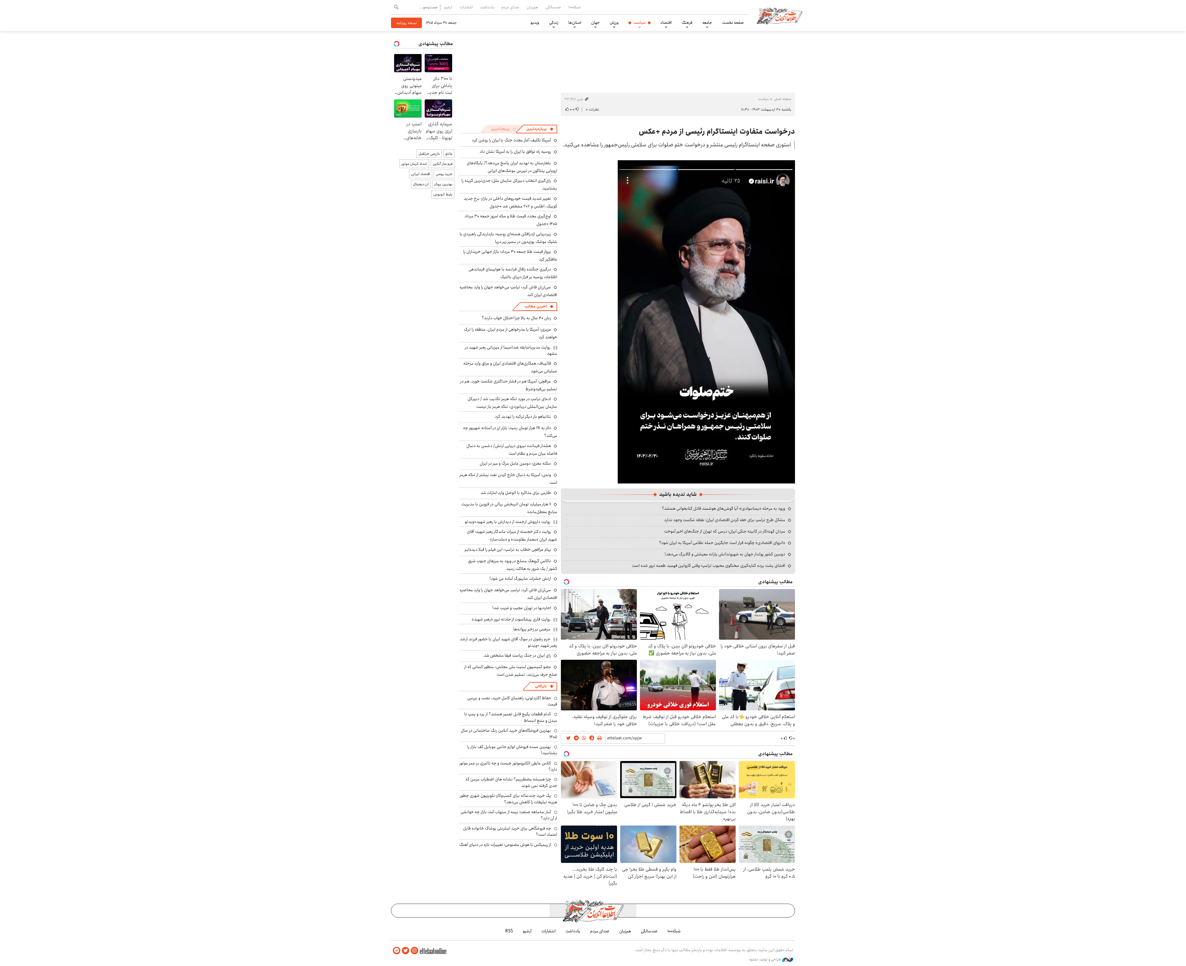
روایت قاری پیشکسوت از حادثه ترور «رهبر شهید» (511, 619)
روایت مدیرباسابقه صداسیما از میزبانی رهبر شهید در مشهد (511, 350)
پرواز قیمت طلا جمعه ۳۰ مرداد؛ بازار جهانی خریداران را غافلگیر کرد (510, 255)
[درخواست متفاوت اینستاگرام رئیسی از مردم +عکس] (706, 321)
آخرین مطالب (536, 306)
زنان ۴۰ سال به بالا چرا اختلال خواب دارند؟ (516, 318)
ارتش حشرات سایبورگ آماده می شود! (520, 578)
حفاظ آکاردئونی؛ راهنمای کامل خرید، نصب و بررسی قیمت (512, 701)
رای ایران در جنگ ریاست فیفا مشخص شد (517, 655)
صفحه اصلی (782, 99)
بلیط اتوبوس (442, 194)
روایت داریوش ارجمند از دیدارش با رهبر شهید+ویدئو (507, 521)
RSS (509, 931)
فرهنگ (687, 22)
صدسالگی (553, 7)
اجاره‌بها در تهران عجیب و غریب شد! (521, 607)
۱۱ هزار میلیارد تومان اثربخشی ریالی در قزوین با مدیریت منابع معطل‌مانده (509, 508)
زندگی (553, 22)
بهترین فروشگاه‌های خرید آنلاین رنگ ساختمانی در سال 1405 (509, 733)
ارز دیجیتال (421, 184)
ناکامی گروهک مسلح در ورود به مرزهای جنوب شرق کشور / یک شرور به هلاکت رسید (512, 565)
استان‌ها (574, 22)
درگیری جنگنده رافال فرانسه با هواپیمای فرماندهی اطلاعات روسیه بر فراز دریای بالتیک (513, 273)
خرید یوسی (444, 174)
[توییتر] (405, 951)
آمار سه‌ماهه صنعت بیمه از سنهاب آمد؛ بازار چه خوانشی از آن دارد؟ (509, 815)
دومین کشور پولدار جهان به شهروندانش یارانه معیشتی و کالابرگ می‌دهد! (725, 554)
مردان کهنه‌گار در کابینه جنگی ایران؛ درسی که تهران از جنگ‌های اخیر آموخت (724, 531)
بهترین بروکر (443, 184)
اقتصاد (666, 22)
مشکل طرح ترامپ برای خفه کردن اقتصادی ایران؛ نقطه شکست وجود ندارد (724, 519)
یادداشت (487, 7)
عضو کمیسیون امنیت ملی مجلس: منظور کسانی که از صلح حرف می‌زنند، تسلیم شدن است (510, 670)
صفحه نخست (733, 22)
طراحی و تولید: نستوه (765, 959)
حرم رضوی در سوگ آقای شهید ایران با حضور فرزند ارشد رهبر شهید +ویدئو (508, 642)
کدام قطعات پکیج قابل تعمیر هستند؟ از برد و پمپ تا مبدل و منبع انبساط (510, 717)
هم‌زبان (532, 7)
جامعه (707, 22)
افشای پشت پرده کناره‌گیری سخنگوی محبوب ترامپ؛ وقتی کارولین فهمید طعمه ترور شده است (708, 565)
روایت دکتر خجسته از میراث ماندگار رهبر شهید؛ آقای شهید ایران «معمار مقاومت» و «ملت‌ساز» (512, 535)
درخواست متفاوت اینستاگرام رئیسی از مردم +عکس (717, 131)
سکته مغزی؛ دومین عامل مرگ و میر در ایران (515, 463)
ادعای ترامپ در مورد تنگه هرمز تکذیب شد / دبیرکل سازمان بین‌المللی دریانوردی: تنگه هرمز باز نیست (512, 402)
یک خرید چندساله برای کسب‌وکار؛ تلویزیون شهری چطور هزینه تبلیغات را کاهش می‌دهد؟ (508, 798)
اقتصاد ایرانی (420, 174)
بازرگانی (541, 686)
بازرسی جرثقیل (429, 154)
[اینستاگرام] (414, 951)
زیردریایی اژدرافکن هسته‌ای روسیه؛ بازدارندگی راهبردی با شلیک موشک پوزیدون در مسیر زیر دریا (508, 238)
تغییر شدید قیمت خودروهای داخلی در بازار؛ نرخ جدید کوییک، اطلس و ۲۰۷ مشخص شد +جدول (510, 202)
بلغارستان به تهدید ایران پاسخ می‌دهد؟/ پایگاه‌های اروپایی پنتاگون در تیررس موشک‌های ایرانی (512, 167)
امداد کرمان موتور (414, 164)
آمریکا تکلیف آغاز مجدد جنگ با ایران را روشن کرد (511, 140)
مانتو (448, 154)
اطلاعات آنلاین (779, 15)
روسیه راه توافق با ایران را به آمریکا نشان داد (515, 151)
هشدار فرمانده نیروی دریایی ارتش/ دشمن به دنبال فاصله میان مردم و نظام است (511, 449)
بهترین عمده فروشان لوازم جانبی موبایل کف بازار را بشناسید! (512, 749)
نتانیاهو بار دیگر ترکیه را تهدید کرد (523, 416)
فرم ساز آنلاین (442, 164)
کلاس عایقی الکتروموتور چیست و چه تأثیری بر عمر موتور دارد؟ (508, 766)
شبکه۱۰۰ (574, 7)
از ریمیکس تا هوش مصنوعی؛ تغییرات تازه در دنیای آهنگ (505, 844)
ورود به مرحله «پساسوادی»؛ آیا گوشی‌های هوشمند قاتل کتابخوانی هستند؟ (723, 508)
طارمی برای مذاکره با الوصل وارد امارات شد (516, 492)
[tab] (540, 129)
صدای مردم (510, 7)
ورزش (614, 22)
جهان (595, 22)
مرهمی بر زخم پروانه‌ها (531, 629)
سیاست (639, 22)
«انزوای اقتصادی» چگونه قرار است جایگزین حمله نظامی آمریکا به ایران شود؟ (722, 542)
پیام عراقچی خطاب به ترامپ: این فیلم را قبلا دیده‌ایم (508, 549)
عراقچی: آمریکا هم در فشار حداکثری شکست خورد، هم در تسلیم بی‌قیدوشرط (508, 385)
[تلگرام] (396, 951)
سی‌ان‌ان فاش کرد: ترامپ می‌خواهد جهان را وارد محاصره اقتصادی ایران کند (508, 291)
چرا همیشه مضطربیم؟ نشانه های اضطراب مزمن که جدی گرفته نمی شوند (511, 782)
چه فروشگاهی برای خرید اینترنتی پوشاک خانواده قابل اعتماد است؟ (510, 831)
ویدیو (535, 22)
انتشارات (466, 7)
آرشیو (448, 7)
